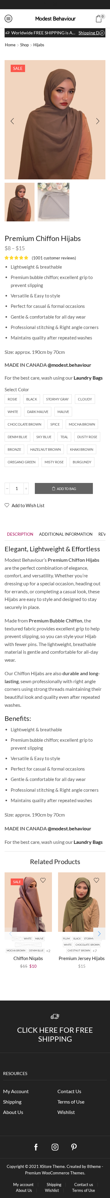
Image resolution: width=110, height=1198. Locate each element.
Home (10, 44)
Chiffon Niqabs (28, 958)
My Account (16, 1091)
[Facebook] (44, 4)
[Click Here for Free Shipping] (55, 1016)
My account (23, 1185)
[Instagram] (55, 4)
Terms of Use (70, 1101)
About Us (13, 1112)
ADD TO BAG (66, 489)
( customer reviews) (54, 257)
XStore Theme (52, 1166)
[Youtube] (65, 4)
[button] (12, 121)
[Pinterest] (74, 1147)
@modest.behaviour (69, 365)
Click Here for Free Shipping (55, 1034)
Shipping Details (92, 32)
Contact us (83, 1185)
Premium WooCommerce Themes (54, 1172)
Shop (24, 44)
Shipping (12, 1101)
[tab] (20, 534)
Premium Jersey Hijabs (82, 958)
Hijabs (38, 44)
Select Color (17, 389)
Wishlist (66, 1112)
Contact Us (69, 1091)
